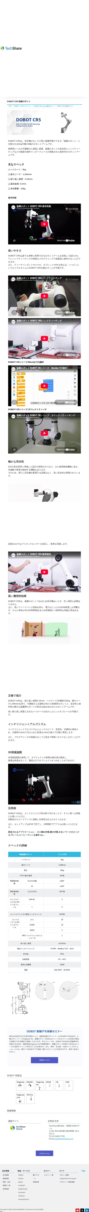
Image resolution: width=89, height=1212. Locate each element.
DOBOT (20, 1175)
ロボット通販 (64, 1175)
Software (21, 1196)
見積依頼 (36, 1182)
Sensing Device (23, 1199)
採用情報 (6, 1189)
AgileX (20, 1182)
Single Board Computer (68, 1178)
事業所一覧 (6, 1185)
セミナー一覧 (48, 1175)
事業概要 (6, 1178)
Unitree (20, 1178)
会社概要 (6, 1175)
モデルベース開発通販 (67, 1182)
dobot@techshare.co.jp (63, 1139)
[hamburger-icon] (84, 48)
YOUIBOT (21, 1185)
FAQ (83, 1171)
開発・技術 (6, 1182)
